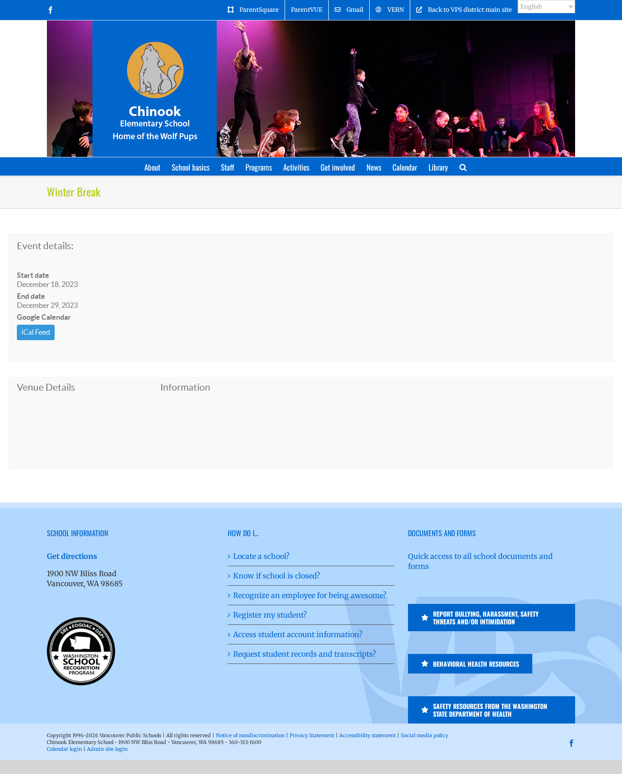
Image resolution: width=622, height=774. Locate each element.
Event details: (45, 246)
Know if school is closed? (276, 575)
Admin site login (107, 749)
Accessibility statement (367, 735)
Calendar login (64, 749)
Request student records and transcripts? (304, 653)
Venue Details (46, 387)
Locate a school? (261, 556)
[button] (463, 166)
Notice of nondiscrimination (250, 735)
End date (31, 296)
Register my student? (270, 614)
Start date (33, 275)
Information (185, 387)
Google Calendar (44, 317)
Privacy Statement (312, 735)
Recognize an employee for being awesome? (310, 595)
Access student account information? (297, 634)
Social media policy (424, 735)
